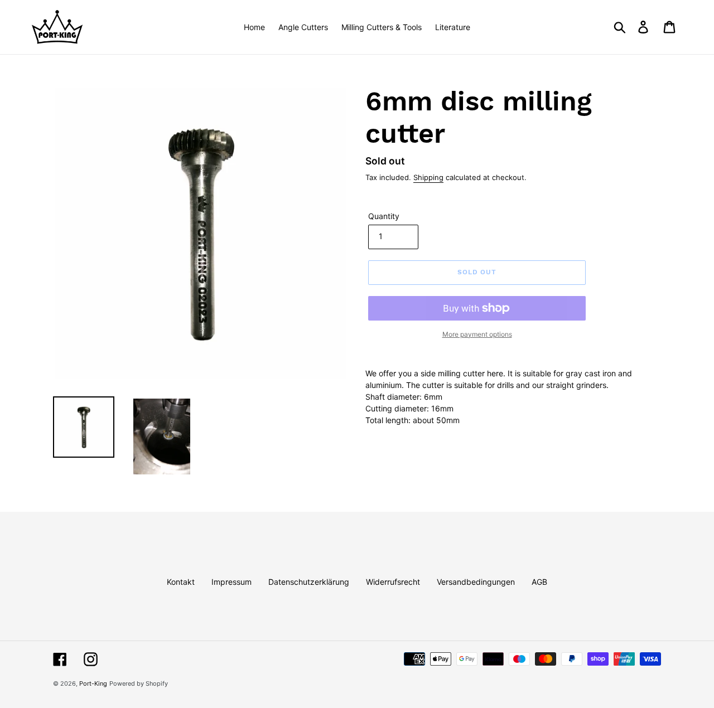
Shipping (428, 177)
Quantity (383, 216)
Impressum (231, 581)
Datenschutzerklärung (308, 581)
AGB (539, 581)
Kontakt (181, 581)
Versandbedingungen (476, 581)
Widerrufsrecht (393, 581)
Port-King (93, 683)
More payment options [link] (477, 334)
